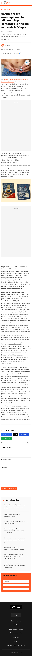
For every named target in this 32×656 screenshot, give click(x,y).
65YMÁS (7, 45)
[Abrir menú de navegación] (29, 2)
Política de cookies (16, 633)
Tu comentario (4, 467)
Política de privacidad (16, 629)
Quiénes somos (16, 621)
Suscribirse (16, 589)
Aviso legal (16, 625)
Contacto (16, 637)
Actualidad (7, 9)
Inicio (2, 31)
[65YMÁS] (2, 45)
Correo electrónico (5, 459)
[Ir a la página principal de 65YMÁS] (7, 2)
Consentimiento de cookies (16, 645)
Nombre (3, 452)
